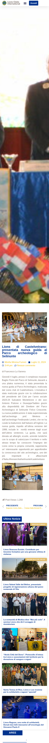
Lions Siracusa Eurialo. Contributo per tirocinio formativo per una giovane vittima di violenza (24, 551)
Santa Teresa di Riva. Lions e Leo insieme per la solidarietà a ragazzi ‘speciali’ (22, 691)
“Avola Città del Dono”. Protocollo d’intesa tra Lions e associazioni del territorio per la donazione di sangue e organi (23, 657)
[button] (25, 3)
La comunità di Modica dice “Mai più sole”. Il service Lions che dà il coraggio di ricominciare (24, 622)
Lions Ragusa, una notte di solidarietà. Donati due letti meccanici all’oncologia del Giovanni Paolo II (23, 724)
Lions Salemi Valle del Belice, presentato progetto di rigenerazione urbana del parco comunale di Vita (23, 586)
